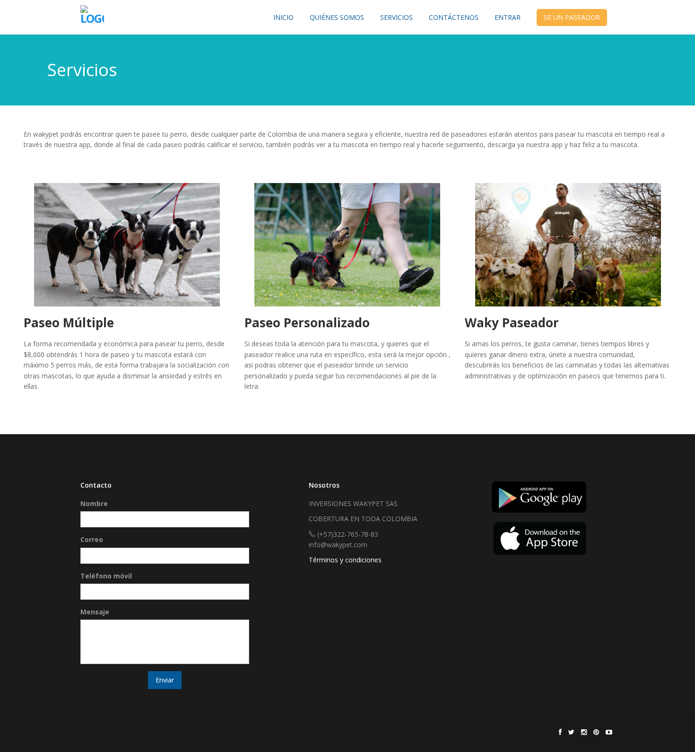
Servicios (396, 17)
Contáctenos (453, 17)
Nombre (94, 503)
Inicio (283, 17)
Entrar (508, 17)
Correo (91, 539)
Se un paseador (572, 17)
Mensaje (94, 611)
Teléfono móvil (106, 575)
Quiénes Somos (337, 17)
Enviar (165, 679)
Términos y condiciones (345, 559)
